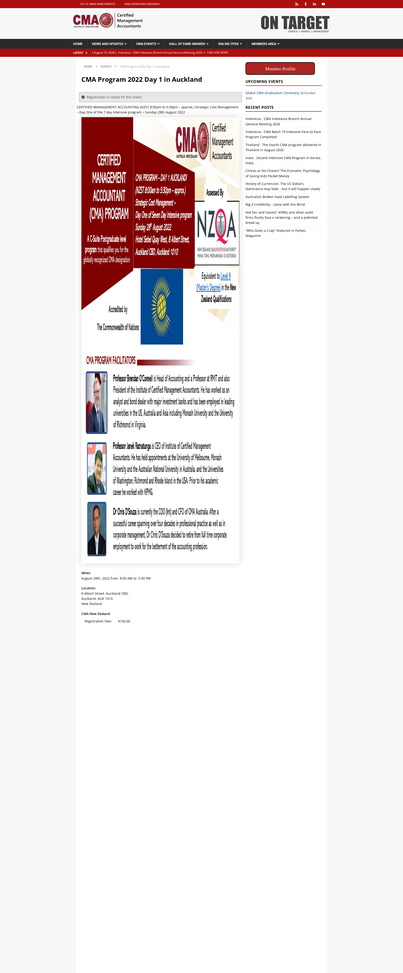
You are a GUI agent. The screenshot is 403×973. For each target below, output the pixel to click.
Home (78, 44)
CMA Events (146, 44)
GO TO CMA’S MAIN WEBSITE (97, 4)
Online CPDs (228, 44)
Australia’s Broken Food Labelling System (277, 197)
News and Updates (107, 44)
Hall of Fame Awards (187, 44)
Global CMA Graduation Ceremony (272, 93)
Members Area (264, 44)
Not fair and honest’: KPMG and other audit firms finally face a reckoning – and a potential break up (282, 217)
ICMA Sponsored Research (142, 4)
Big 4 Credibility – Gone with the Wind (275, 204)
